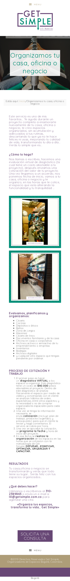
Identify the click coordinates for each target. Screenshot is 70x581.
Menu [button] (38, 4)
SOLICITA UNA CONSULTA (35, 536)
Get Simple (35, 20)
